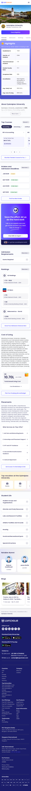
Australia (4, 676)
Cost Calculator (6, 708)
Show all (25, 122)
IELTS (3, 720)
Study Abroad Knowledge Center (7, 712)
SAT (17, 713)
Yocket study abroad (7, 760)
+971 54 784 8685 (15, 752)
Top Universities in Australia (7, 692)
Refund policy (5, 769)
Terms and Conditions (8, 767)
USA (3, 670)
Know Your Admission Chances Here (15, 326)
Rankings (20, 37)
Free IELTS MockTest (7, 702)
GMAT (18, 718)
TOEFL (18, 712)
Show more (25, 167)
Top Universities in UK (8, 686)
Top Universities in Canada (7, 689)
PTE (17, 715)
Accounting (7, 127)
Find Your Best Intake (15, 198)
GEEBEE (4, 762)
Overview (3, 37)
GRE (17, 717)
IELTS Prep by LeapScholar (20, 704)
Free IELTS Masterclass (8, 704)
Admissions (12, 37)
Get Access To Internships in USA (15, 467)
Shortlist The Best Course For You (14, 157)
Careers (18, 672)
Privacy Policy (5, 765)
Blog (3, 710)
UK (2, 672)
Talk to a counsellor (7, 706)
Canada (4, 674)
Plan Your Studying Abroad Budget (15, 393)
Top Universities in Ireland (7, 695)
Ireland (4, 678)
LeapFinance (19, 702)
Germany (4, 680)
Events (3, 715)
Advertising (18, 127)
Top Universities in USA (8, 685)
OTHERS (25, 785)
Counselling (5, 722)
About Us (18, 670)
